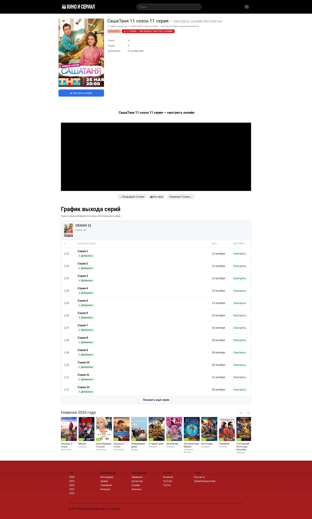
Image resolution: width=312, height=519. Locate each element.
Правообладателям (204, 481)
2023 (71, 489)
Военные (136, 489)
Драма (104, 481)
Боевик (136, 485)
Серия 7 (83, 325)
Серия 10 (83, 362)
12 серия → (180, 196)
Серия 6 (83, 313)
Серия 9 (83, 350)
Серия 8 (83, 337)
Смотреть (239, 253)
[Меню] (246, 6)
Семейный (106, 485)
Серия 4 (83, 288)
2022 (71, 493)
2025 (71, 481)
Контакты (199, 477)
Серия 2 (83, 263)
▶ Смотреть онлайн (81, 93)
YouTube (167, 481)
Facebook (168, 477)
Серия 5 (83, 300)
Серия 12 (83, 387)
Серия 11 (83, 374)
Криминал (137, 477)
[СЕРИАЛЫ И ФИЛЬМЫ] (78, 6)
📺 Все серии (156, 196)
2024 (71, 485)
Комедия (105, 489)
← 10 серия (132, 196)
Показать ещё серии (156, 399)
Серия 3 (83, 276)
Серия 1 (83, 251)
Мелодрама (106, 477)
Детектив (137, 481)
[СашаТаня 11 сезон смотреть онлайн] (81, 86)
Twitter (167, 485)
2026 (71, 477)
